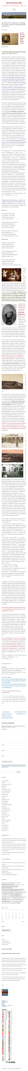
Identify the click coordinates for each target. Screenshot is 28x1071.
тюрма (13, 701)
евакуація (15, 897)
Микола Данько (5, 811)
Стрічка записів (5, 940)
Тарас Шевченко (16, 893)
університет (4, 903)
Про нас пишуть (5, 821)
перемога (9, 899)
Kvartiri (3, 874)
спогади (12, 901)
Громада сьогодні (6, 792)
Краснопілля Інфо (14, 3)
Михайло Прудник (6, 814)
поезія (13, 899)
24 (6, 918)
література (18, 898)
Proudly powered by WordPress (14, 1068)
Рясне (21, 890)
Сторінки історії (5, 825)
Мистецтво (4, 813)
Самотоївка (5, 892)
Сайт (3, 756)
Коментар (4, 729)
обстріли (4, 899)
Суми (24, 892)
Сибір (10, 701)
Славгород (11, 892)
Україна (8, 895)
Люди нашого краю (6, 809)
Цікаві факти (4, 830)
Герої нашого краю (6, 789)
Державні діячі (5, 794)
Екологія (4, 797)
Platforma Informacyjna (7, 866)
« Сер (3, 921)
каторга (10, 699)
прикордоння (20, 899)
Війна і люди (4, 785)
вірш (17, 697)
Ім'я (3, 745)
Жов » (23, 921)
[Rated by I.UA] (5, 986)
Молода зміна (5, 816)
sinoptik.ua (4, 1006)
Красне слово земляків (7, 804)
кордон (8, 898)
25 (9, 918)
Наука (3, 818)
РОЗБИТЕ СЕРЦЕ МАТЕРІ (11, 874)
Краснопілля (8, 884)
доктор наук (9, 897)
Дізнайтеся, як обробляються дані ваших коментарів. (14, 766)
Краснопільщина (7, 888)
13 (16, 914)
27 (16, 918)
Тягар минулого (5, 828)
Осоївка (3, 890)
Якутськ (17, 701)
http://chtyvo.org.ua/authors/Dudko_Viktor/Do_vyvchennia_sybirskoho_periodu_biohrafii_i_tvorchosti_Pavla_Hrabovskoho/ (14, 680)
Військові (4, 787)
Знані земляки (15, 696)
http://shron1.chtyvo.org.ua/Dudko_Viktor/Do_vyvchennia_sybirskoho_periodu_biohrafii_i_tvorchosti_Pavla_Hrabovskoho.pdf (14, 685)
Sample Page (9, 872)
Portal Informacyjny (6, 869)
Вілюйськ (13, 697)
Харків (12, 895)
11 (9, 914)
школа (13, 903)
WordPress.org (5, 944)
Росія (18, 890)
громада (4, 897)
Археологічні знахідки (7, 784)
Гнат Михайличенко (6, 791)
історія (6, 699)
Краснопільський (10, 886)
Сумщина (5, 893)
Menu (14, 9)
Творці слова (22, 696)
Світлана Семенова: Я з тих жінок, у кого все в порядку (14, 843)
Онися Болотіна (15, 699)
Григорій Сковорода (11, 882)
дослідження (21, 697)
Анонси (3, 782)
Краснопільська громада (19, 884)
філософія (9, 903)
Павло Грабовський (6, 820)
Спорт (3, 823)
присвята (7, 701)
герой (21, 895)
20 (16, 916)
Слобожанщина (18, 892)
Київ (19, 882)
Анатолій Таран (5, 780)
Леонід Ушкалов (5, 808)
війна (17, 895)
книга (4, 898)
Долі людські (4, 796)
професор (6, 901)
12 (12, 914)
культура (12, 898)
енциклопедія (22, 897)
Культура (4, 806)
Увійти (3, 939)
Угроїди (4, 895)
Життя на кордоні (5, 799)
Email (3, 750)
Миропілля (20, 889)
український (18, 901)
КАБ (17, 882)
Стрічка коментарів (6, 942)
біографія (9, 697)
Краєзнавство (5, 803)
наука (22, 898)
